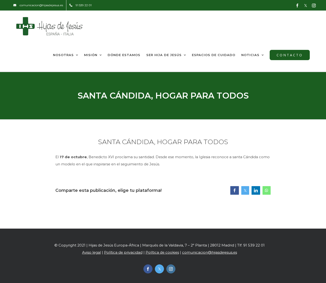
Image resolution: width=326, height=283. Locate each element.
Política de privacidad (123, 252)
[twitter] (159, 268)
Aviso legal (91, 252)
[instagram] (170, 268)
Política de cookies (162, 252)
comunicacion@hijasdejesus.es (209, 252)
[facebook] (147, 268)
